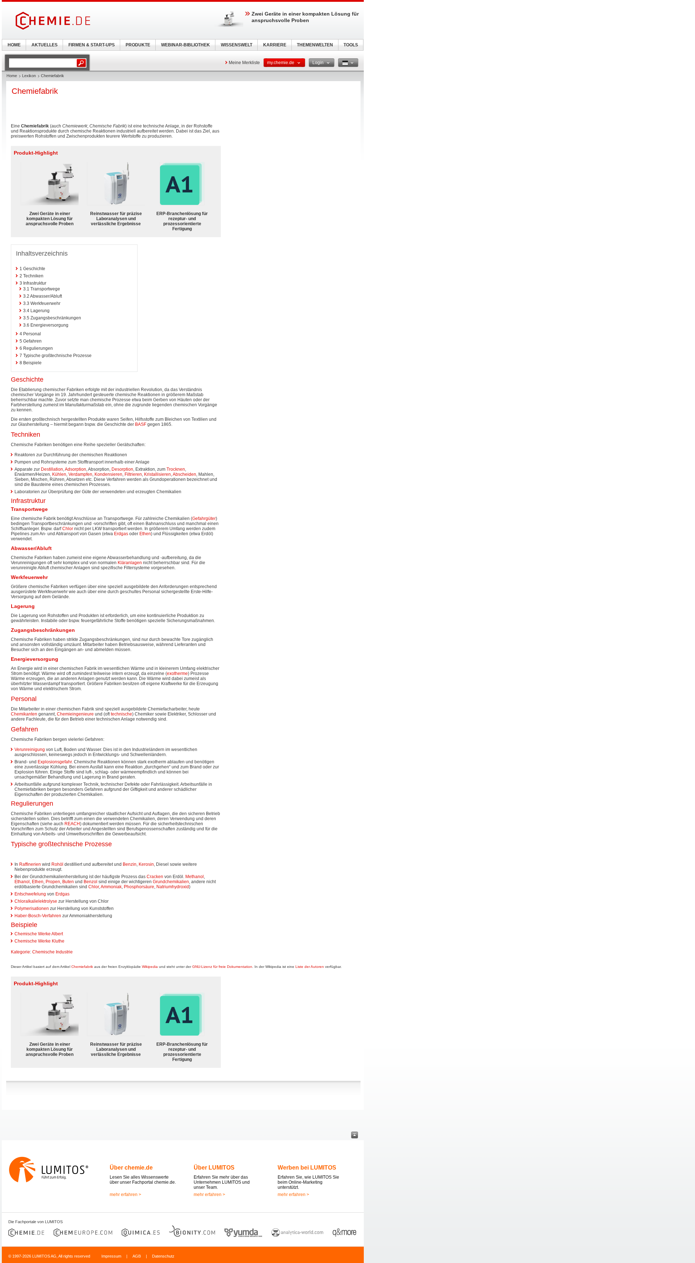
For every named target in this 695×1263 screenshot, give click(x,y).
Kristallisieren (157, 474)
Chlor (67, 528)
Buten (68, 881)
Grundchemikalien (171, 881)
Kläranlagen (130, 562)
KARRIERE (274, 44)
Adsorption (75, 469)
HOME (14, 44)
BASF (140, 424)
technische (121, 714)
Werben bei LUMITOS (307, 1168)
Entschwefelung (30, 894)
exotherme (177, 673)
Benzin (129, 864)
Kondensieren (108, 474)
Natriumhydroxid (172, 886)
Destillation (52, 469)
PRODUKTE (138, 44)
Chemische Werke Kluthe (39, 941)
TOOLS (351, 44)
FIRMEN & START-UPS (91, 44)
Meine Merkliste (244, 62)
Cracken (155, 876)
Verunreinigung (29, 749)
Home (12, 76)
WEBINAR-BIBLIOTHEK (185, 44)
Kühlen (59, 474)
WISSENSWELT (236, 44)
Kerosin (146, 864)
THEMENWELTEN (315, 44)
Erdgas (121, 533)
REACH (72, 823)
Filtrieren (133, 474)
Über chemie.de (131, 1168)
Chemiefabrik (82, 967)
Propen (53, 881)
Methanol (194, 876)
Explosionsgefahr (55, 761)
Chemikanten (24, 714)
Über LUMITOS (214, 1168)
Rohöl (57, 864)
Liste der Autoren (309, 967)
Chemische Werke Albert (38, 933)
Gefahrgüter (204, 518)
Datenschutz (163, 1256)
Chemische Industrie (52, 951)
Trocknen (176, 469)
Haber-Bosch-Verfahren (37, 915)
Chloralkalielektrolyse (35, 901)
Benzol (90, 881)
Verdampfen (80, 474)
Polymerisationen (31, 908)
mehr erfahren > (125, 1194)
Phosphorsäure (139, 886)
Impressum (111, 1256)
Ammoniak (111, 886)
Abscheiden (184, 474)
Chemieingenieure (75, 714)
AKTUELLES (44, 44)
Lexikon (29, 76)
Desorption (122, 469)
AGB (136, 1256)
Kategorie (20, 951)
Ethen (145, 533)
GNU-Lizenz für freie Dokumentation (222, 967)
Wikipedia (150, 967)
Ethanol (22, 881)
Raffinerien (30, 864)
